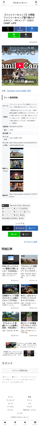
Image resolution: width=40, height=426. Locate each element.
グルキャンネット (20, 3)
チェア (29, 407)
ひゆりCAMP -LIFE (23, 91)
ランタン (10, 410)
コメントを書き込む (20, 370)
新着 (29, 397)
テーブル (10, 407)
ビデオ (28, 212)
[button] (26, 35)
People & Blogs (17, 205)
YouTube (10, 91)
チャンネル (19, 212)
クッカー (20, 413)
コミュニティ (8, 212)
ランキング (10, 400)
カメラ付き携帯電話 (22, 208)
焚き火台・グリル (29, 410)
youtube (27, 205)
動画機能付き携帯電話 (10, 218)
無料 (22, 218)
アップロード (8, 208)
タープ (10, 403)
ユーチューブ (8, 215)
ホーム (10, 397)
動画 (23, 215)
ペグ (29, 403)
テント (6, 205)
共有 (17, 215)
